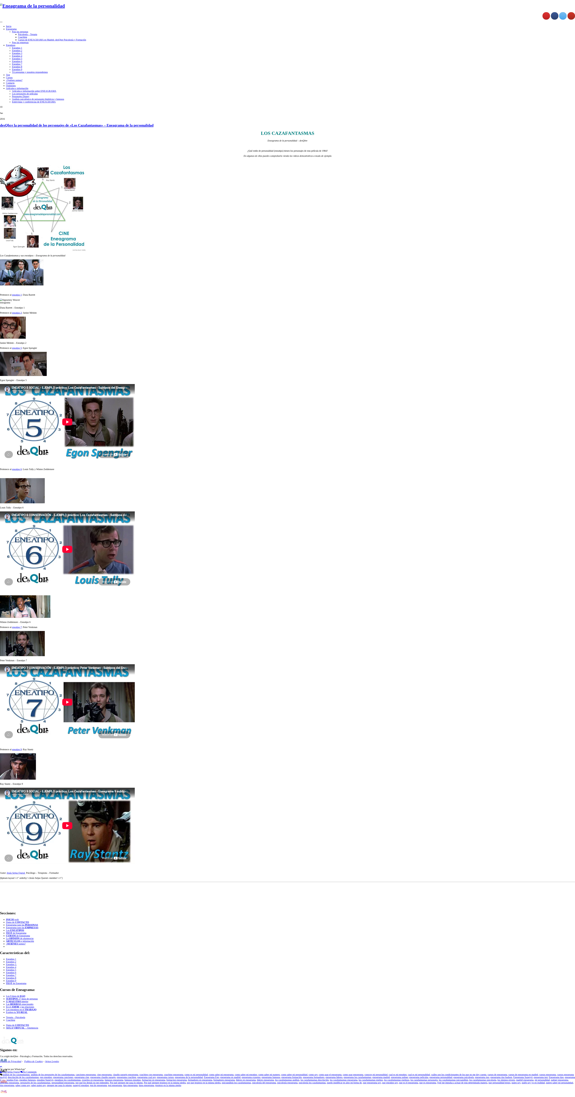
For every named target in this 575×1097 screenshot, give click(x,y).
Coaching (22, 37)
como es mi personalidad (196, 1074)
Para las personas (20, 31)
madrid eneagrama (525, 1080)
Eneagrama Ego (211, 1077)
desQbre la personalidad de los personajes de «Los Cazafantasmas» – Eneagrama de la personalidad (76, 125)
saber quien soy (38, 1085)
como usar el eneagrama (330, 1074)
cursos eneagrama (547, 1074)
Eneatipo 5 (17, 58)
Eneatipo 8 (17, 66)
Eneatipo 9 (17, 69)
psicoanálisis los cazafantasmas (236, 1082)
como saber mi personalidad (294, 1074)
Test (8, 75)
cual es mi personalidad (419, 1074)
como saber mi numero (269, 1074)
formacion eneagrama (176, 1080)
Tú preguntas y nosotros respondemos (30, 72)
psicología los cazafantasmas (312, 1082)
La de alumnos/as (20, 938)
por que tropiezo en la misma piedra (204, 1082)
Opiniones (11, 85)
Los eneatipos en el (21, 1009)
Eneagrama (11, 29)
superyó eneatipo (81, 1085)
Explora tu (17, 1012)
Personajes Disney (20, 96)
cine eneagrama (104, 1074)
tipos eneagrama (146, 1085)
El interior (17, 1001)
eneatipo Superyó (45, 1080)
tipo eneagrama (130, 1085)
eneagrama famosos (271, 1077)
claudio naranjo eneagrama (125, 1074)
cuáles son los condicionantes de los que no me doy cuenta (458, 1074)
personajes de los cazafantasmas (35, 1082)
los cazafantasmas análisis (287, 1080)
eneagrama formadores (313, 1077)
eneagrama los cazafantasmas (357, 1077)
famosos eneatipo (132, 1080)
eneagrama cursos (165, 1077)
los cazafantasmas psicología (482, 1080)
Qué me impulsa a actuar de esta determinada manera (462, 1082)
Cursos (9, 77)
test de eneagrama (98, 1085)
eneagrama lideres (334, 1077)
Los (15, 930)
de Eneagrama (16, 933)
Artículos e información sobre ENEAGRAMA (34, 91)
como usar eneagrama (353, 1074)
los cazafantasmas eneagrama (343, 1080)
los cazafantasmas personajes (424, 1080)
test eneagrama (115, 1085)
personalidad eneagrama (63, 1082)
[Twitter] (563, 16)
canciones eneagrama (86, 1074)
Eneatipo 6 (17, 61)
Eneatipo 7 (17, 64)
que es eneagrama (427, 1082)
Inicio (8, 26)
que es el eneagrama (408, 1082)
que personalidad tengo (499, 1082)
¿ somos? (16, 944)
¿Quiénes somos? (14, 80)
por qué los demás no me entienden (92, 1082)
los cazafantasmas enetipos (396, 1080)
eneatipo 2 (17, 313)
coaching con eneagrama (151, 1074)
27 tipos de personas (22, 999)
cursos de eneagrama (497, 1074)
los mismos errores (506, 1080)
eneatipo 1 (17, 295)
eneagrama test (541, 1077)
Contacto (10, 83)
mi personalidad (542, 1080)
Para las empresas (20, 42)
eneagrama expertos (251, 1077)
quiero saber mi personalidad (559, 1082)
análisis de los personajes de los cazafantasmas (53, 1074)
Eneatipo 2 (17, 50)
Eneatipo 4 (17, 56)
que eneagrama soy (372, 1082)
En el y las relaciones (20, 1007)
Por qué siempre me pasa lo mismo (126, 1082)
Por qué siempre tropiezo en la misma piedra (165, 1082)
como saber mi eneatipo (246, 1074)
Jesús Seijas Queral (16, 873)
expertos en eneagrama (92, 1080)
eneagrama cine (81, 1077)
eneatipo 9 (17, 749)
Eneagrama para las (22, 925)
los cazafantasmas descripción (315, 1080)
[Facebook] (554, 16)
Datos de (17, 922)
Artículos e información (17, 88)
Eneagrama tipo (556, 1077)
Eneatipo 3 (17, 53)
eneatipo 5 (17, 348)
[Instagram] (546, 16)
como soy (313, 1074)
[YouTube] (571, 16)
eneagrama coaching (126, 1077)
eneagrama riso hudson (501, 1077)
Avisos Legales (52, 1061)
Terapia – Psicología (15, 1017)
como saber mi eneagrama (221, 1074)
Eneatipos (10, 45)
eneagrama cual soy (146, 1077)
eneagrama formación (291, 1077)
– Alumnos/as (22, 1028)
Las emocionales (19, 1004)
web (12, 919)
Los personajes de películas (25, 93)
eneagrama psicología (463, 1077)
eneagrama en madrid (230, 1077)
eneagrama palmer (399, 1077)
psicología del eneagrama (264, 1082)
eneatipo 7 (17, 627)
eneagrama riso (482, 1077)
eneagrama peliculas (418, 1077)
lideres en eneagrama (246, 1080)
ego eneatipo (46, 1077)
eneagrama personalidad (440, 1077)
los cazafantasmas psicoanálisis (453, 1080)
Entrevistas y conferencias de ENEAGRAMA (34, 102)
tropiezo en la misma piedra (168, 1085)
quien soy (516, 1082)
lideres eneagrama (265, 1080)
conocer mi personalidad (376, 1074)
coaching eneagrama (173, 1074)
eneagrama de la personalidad (189, 1077)
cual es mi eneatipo (398, 1074)
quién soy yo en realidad (533, 1082)
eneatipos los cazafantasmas (68, 1080)
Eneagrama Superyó (522, 1077)
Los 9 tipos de (15, 996)
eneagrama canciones (63, 1077)
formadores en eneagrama (200, 1080)
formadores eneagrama (224, 1080)
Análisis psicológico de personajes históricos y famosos (38, 99)
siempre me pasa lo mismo (59, 1085)
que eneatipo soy (390, 1082)
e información (20, 941)
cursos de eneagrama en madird (523, 1074)
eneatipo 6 (17, 469)
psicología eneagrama (287, 1082)
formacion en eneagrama (153, 1080)
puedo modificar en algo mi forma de (344, 1082)
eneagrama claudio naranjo (103, 1077)
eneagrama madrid (381, 1077)
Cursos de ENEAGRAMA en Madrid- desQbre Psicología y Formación (52, 40)
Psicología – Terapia (27, 34)
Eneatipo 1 (17, 48)
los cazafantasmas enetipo (371, 1080)
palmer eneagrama (559, 1080)
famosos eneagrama (114, 1080)
